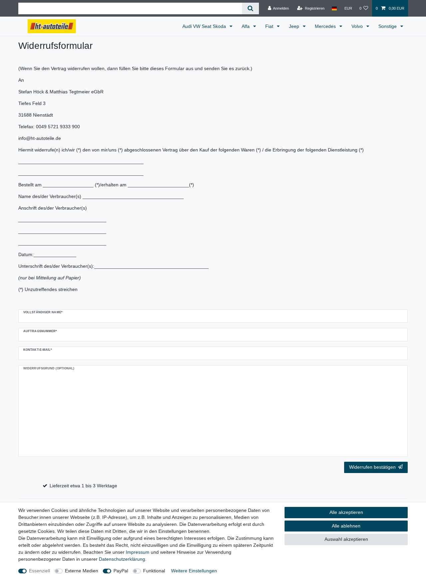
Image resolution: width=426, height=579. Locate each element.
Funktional (154, 570)
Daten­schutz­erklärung (122, 559)
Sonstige (388, 26)
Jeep (295, 26)
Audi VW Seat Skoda (204, 26)
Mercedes (326, 26)
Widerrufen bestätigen (372, 467)
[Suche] (250, 8)
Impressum (137, 552)
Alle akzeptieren (346, 512)
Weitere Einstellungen (194, 570)
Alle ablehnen (346, 526)
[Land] (334, 8)
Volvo (357, 26)
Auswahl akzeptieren (346, 539)
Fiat (270, 26)
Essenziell (39, 570)
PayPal (120, 570)
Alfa (246, 26)
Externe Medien (81, 570)
